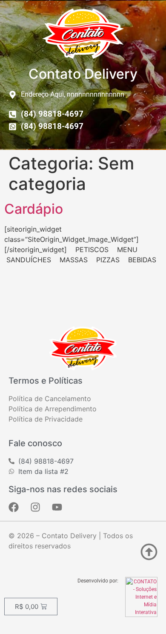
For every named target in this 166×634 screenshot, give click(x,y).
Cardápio (33, 209)
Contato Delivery (83, 74)
